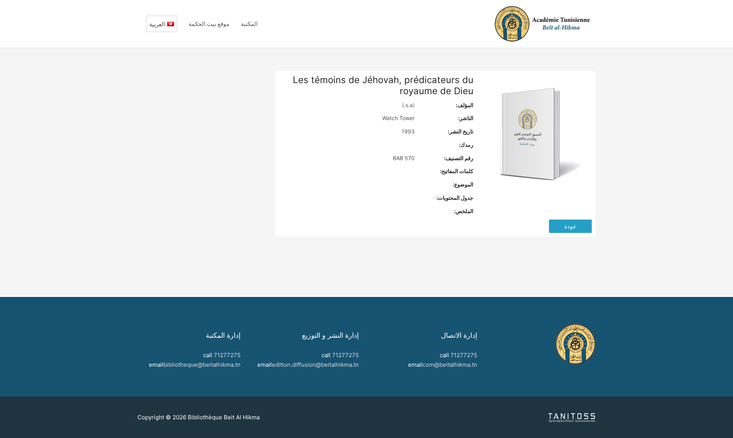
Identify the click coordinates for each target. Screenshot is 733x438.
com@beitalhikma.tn (450, 364)
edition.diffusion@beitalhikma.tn (315, 364)
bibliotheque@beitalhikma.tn (202, 364)
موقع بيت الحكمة (209, 23)
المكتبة (249, 23)
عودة (570, 226)
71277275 (463, 355)
